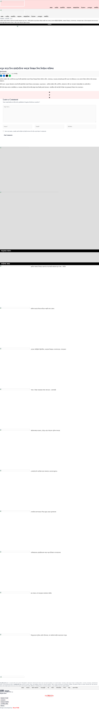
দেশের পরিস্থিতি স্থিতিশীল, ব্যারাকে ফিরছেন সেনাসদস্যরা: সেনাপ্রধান (66, 20)
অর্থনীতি (96, 7)
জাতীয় (56, 7)
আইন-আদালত (35, 687)
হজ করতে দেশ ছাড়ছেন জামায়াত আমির (41, 593)
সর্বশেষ (49, 24)
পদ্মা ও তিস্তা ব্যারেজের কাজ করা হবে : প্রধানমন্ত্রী (43, 390)
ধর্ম (48, 687)
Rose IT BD (16, 707)
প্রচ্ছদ (51, 7)
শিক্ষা (64, 687)
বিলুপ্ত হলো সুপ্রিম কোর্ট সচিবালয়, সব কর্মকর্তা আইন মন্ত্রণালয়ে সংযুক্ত (49, 635)
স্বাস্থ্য (69, 687)
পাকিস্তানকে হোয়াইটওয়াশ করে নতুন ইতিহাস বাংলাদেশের (46, 552)
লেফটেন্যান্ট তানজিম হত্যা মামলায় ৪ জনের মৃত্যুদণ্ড (44, 471)
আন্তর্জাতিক (76, 7)
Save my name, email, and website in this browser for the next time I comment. (25, 131)
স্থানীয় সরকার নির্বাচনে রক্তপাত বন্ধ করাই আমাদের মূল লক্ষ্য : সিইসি (15, 20)
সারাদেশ (69, 7)
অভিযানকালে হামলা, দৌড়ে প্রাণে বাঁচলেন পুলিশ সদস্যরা (17, 22)
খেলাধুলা (89, 7)
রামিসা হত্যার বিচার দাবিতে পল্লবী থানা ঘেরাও (41, 20)
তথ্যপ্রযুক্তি (43, 687)
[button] (49, 92)
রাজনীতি (62, 7)
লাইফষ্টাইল (58, 687)
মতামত (27, 687)
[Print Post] (1, 76)
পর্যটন (52, 687)
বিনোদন (83, 7)
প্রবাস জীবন (75, 687)
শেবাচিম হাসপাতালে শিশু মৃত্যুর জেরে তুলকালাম (43, 512)
